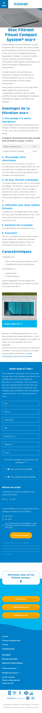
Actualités (6, 655)
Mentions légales (25, 704)
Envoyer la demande (21, 535)
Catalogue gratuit (21, 615)
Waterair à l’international (12, 663)
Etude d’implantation (21, 607)
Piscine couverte (8, 677)
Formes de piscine (9, 668)
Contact (5, 645)
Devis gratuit (21, 599)
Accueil (5, 636)
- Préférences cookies (32, 707)
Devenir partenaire (10, 659)
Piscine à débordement (11, 680)
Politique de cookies (19, 707)
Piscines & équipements (11, 640)
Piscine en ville (7, 683)
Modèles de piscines (10, 673)
